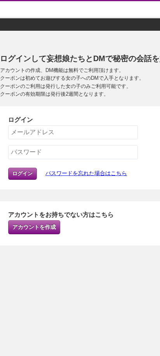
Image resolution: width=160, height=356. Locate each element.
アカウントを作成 (34, 227)
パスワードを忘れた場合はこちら (86, 173)
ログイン (22, 173)
